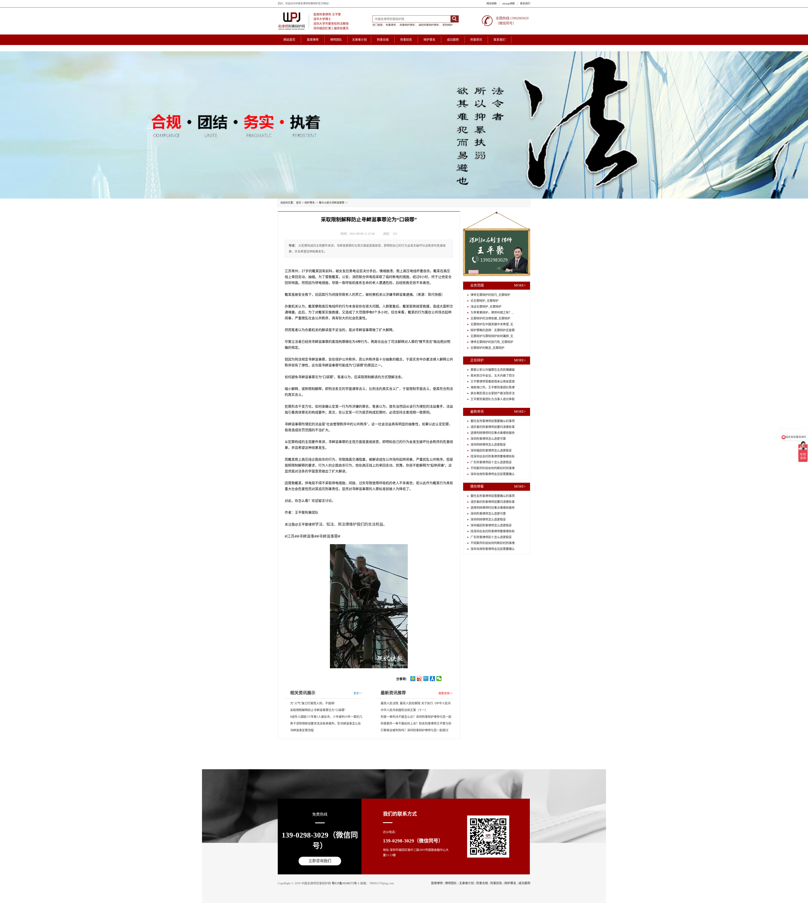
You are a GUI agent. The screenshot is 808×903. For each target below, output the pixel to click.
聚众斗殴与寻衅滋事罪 (331, 202)
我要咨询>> (445, 693)
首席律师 (313, 39)
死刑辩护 (448, 25)
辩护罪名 (429, 39)
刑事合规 (383, 39)
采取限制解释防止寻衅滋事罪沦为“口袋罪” (318, 710)
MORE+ (520, 285)
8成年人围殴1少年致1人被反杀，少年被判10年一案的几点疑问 (323, 717)
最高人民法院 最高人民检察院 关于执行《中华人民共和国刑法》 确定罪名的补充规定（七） (413, 704)
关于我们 (289, 48)
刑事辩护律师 (407, 25)
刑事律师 (391, 25)
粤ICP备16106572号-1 (345, 883)
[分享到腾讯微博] (426, 678)
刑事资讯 (476, 39)
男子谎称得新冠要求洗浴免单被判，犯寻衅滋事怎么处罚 (323, 724)
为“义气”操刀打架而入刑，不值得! (312, 703)
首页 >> (300, 202)
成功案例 (453, 39)
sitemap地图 (508, 3)
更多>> (358, 693)
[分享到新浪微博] (419, 678)
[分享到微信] (439, 678)
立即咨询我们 (319, 861)
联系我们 (525, 3)
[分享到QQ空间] (413, 678)
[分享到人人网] (432, 678)
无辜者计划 (359, 39)
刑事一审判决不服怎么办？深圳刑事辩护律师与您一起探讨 (413, 717)
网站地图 (491, 3)
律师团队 (336, 39)
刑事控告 (406, 39)
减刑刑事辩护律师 (429, 25)
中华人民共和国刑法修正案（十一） (404, 710)
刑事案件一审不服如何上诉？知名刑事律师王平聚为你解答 (413, 724)
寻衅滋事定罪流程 (302, 730)
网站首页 (289, 39)
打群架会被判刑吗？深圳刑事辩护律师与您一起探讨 (414, 730)
